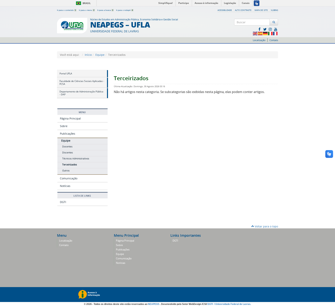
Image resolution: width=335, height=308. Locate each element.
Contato (273, 40)
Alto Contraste (243, 10)
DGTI (63, 202)
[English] (255, 33)
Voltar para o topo (266, 226)
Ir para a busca (105, 10)
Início (88, 55)
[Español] (260, 33)
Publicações (67, 133)
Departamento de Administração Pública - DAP (81, 93)
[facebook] (259, 29)
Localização (259, 40)
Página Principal (70, 118)
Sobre (63, 126)
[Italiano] (270, 33)
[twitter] (265, 29)
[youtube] (275, 29)
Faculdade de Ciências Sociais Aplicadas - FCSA (82, 82)
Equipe (99, 55)
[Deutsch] (265, 33)
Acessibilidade (225, 10)
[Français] (275, 33)
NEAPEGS (154, 304)
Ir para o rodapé (124, 10)
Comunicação (68, 178)
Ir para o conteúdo (66, 10)
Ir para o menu (86, 10)
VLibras (274, 10)
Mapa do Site (261, 10)
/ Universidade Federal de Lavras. (232, 304)
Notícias (65, 186)
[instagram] (270, 29)
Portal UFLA (66, 73)
